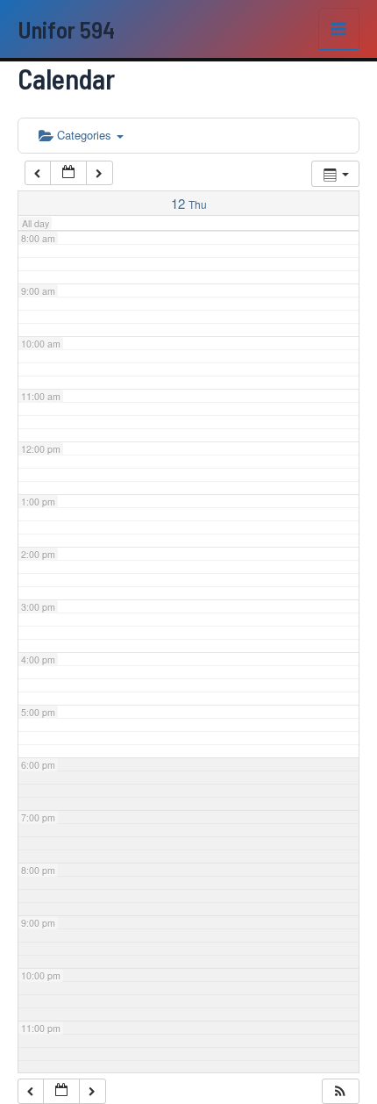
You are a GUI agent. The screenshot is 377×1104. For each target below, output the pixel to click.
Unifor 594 (66, 29)
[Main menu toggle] (339, 29)
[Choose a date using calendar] (68, 173)
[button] (340, 1091)
